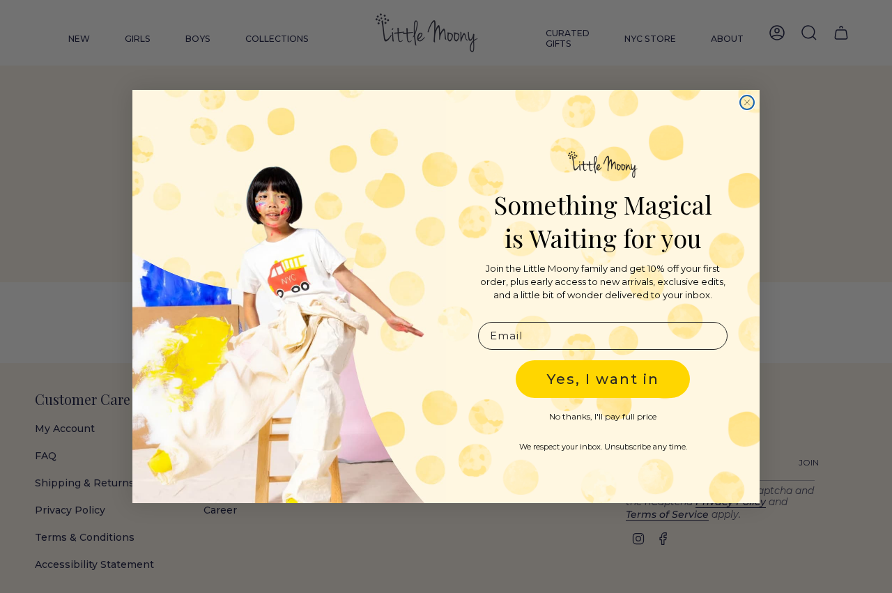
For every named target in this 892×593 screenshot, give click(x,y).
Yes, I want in (603, 379)
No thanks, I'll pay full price (602, 416)
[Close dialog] (747, 102)
